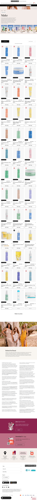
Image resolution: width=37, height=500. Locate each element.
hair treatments (14, 373)
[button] (5, 41)
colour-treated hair (14, 393)
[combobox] (32, 41)
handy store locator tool (27, 397)
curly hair (29, 387)
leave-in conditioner (28, 368)
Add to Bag (6, 63)
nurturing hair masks (9, 373)
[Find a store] (30, 3)
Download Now (20, 444)
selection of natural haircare (13, 386)
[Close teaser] (31, 497)
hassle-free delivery (28, 409)
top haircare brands (12, 387)
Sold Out (18, 308)
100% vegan (14, 382)
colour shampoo (12, 401)
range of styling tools (22, 405)
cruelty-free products (5, 387)
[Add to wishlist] (11, 46)
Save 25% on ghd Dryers (18, 5)
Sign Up (19, 429)
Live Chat (6, 477)
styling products (6, 374)
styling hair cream (25, 382)
